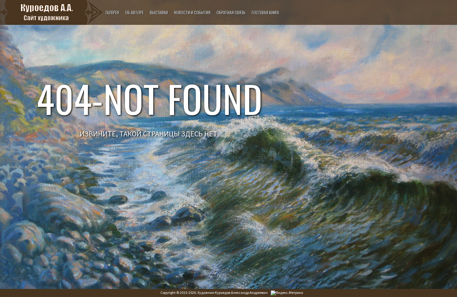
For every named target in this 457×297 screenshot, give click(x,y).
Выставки (159, 12)
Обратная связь (231, 12)
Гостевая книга (265, 12)
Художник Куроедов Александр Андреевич (232, 292)
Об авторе (134, 12)
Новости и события (192, 12)
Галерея (112, 12)
